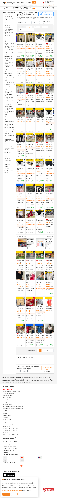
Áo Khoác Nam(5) (8, 56)
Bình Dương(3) (8, 160)
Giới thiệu (5, 413)
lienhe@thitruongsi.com (17, 406)
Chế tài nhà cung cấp (8, 424)
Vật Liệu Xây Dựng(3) (9, 71)
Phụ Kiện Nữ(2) (8, 75)
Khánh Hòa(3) (8, 162)
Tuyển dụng (5, 417)
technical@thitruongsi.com (17, 408)
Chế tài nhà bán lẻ (7, 426)
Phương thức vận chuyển (9, 402)
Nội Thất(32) (7, 22)
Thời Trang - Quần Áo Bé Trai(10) (9, 47)
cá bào (22, 5)
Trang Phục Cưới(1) (9, 131)
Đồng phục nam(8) (9, 52)
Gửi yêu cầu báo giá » (47, 368)
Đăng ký (50, 2)
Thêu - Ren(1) (8, 133)
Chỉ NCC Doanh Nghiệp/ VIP (46, 22)
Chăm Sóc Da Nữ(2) (9, 82)
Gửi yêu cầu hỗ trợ (7, 395)
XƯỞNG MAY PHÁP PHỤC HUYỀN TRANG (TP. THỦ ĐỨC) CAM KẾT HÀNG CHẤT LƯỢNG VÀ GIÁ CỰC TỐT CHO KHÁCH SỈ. (30, 240)
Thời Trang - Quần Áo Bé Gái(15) (9, 44)
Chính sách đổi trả (7, 404)
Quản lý (14, 494)
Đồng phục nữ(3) (8, 69)
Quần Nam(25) (8, 27)
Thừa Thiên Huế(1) (9, 170)
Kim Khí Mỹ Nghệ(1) (9, 135)
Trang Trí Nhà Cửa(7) (9, 54)
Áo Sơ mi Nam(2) (8, 73)
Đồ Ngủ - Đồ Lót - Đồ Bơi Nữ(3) (9, 66)
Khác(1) (6, 137)
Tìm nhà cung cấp (46, 13)
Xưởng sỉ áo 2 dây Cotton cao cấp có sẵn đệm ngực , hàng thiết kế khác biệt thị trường (48, 240)
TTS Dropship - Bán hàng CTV (10, 446)
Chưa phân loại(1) (8, 146)
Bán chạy (45, 26)
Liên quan (29, 26)
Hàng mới (37, 26)
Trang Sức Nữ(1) (8, 106)
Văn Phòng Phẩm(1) (9, 143)
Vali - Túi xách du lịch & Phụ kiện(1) (9, 103)
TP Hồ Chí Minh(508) (9, 154)
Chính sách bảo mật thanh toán (10, 428)
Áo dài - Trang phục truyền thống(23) (9, 30)
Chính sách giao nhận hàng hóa (10, 437)
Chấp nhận (6, 494)
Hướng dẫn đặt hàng (8, 397)
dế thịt (18, 5)
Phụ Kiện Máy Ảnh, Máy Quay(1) (9, 109)
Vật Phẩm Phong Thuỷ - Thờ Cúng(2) (9, 92)
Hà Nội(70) (7, 156)
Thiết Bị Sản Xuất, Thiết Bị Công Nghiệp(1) (9, 140)
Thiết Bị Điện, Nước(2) (10, 84)
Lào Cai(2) (7, 166)
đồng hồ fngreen (29, 5)
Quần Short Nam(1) (9, 100)
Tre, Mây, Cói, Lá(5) (9, 58)
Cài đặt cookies (6, 432)
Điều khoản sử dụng (7, 419)
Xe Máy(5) (7, 60)
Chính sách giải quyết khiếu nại (10, 434)
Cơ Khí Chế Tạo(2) (9, 87)
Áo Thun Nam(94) (8, 16)
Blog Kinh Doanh (7, 415)
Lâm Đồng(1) (7, 168)
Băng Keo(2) (7, 89)
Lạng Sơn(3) (7, 164)
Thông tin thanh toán (8, 422)
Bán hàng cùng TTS (49, 5)
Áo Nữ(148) (7, 14)
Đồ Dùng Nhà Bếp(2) (9, 77)
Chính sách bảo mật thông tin (10, 430)
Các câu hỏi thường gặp (8, 393)
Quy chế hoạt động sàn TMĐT (10, 441)
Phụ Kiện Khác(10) (9, 49)
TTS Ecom (5, 452)
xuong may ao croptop (24, 360)
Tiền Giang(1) (8, 172)
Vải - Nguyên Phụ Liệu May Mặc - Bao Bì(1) (9, 128)
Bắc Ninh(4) (7, 158)
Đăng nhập (51, 1)
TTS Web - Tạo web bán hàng (10, 448)
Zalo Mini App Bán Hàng (8, 450)
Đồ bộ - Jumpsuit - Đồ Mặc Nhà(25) (9, 25)
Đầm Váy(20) (7, 35)
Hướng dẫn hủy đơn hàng (9, 400)
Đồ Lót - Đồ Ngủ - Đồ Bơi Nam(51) (9, 19)
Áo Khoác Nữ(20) (8, 38)
